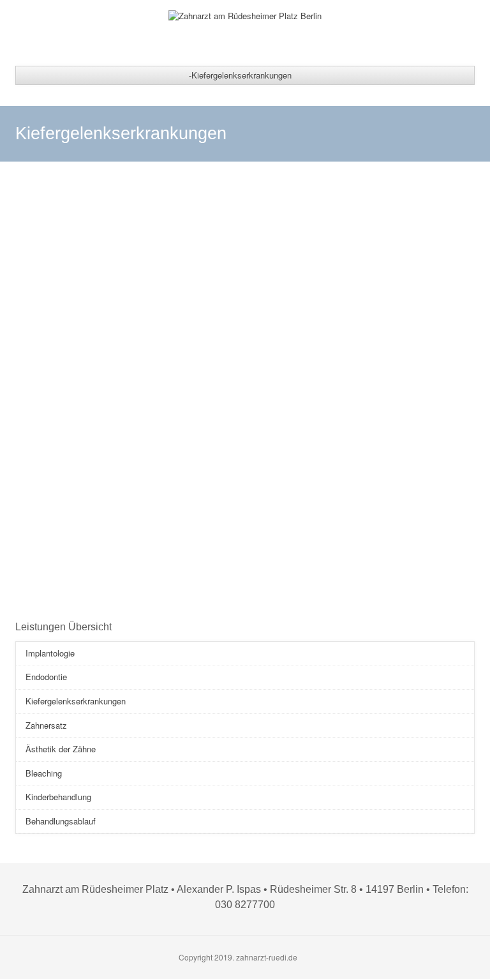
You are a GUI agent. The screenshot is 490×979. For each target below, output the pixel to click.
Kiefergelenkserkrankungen (76, 701)
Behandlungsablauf (61, 821)
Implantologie (50, 653)
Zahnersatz (46, 725)
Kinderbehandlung (58, 797)
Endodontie (46, 677)
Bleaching (44, 773)
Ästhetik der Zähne (61, 749)
